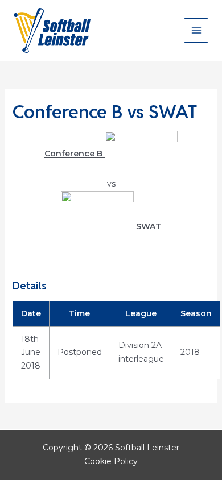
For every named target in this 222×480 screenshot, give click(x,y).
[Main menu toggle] (196, 30)
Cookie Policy (111, 461)
